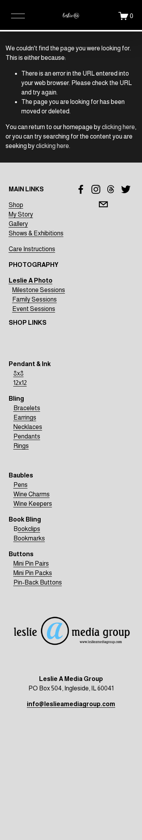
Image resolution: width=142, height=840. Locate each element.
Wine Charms (31, 494)
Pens (20, 484)
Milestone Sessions (38, 290)
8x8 (18, 373)
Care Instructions (32, 249)
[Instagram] (96, 189)
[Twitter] (126, 189)
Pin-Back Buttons (37, 582)
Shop (16, 205)
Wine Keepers (32, 503)
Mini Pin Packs (32, 573)
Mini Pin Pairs (31, 563)
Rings (21, 445)
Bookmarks (29, 538)
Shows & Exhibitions (36, 233)
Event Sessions (33, 308)
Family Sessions (34, 299)
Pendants (26, 436)
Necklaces (27, 427)
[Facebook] (81, 189)
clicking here (118, 127)
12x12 (20, 382)
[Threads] (111, 189)
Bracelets (26, 408)
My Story (21, 214)
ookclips (29, 528)
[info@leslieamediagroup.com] (103, 204)
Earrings (24, 417)
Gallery (18, 223)
